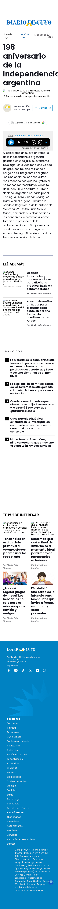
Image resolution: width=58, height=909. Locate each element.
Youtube (37, 670)
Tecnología (13, 799)
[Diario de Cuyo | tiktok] (49, 23)
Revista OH (13, 745)
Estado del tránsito (18, 808)
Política (11, 727)
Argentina (13, 763)
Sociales (12, 790)
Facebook (9, 670)
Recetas (12, 772)
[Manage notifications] (51, 882)
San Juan (12, 723)
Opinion (11, 785)
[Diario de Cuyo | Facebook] (30, 23)
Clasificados (14, 817)
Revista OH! (25, 36)
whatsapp (44, 670)
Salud (10, 794)
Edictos (11, 843)
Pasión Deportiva (17, 754)
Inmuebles (13, 821)
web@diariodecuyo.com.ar (28, 862)
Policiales (12, 750)
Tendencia (13, 803)
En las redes (14, 777)
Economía (13, 732)
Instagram (16, 670)
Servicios (12, 835)
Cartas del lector (17, 781)
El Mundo (12, 768)
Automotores (15, 826)
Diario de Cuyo (7, 36)
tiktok (23, 670)
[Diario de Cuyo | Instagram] (36, 23)
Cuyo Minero (14, 736)
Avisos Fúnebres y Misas (21, 839)
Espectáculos (15, 759)
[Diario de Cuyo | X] (42, 23)
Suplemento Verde (18, 741)
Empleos (12, 830)
